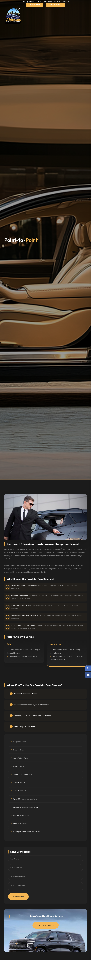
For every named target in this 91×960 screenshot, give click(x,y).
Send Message (18, 896)
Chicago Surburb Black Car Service (26, 831)
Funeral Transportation (22, 823)
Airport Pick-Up (19, 783)
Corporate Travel (19, 742)
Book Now (35, 5)
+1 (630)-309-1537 (45, 925)
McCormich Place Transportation (25, 807)
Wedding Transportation (22, 774)
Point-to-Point (18, 750)
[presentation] (76, 672)
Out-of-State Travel (20, 758)
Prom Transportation (21, 815)
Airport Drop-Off (19, 791)
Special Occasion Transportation (25, 799)
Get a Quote (56, 5)
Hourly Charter (19, 766)
